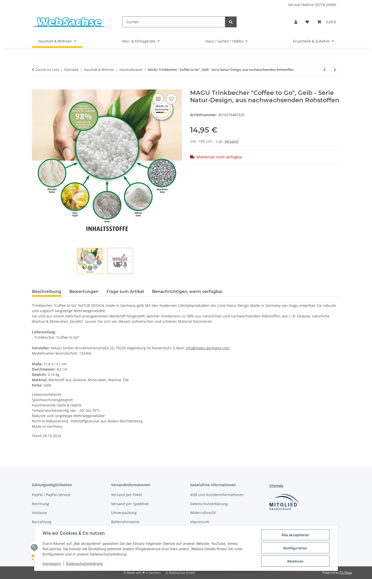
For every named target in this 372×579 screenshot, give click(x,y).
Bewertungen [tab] (83, 291)
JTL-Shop (346, 572)
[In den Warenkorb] (36, 86)
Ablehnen (295, 561)
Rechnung (40, 503)
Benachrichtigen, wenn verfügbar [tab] (187, 291)
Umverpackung (124, 512)
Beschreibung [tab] (46, 291)
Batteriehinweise (125, 521)
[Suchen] (231, 21)
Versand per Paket (126, 494)
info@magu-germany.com (208, 348)
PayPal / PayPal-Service (51, 494)
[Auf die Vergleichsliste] (158, 98)
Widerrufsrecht (203, 512)
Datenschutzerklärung (84, 563)
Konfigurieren (295, 548)
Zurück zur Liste (47, 69)
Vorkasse (39, 512)
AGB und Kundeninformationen (217, 494)
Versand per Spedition (130, 503)
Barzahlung (41, 521)
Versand (231, 141)
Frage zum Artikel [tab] (125, 291)
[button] (295, 22)
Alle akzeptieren (295, 535)
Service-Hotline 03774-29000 (312, 4)
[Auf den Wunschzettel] (171, 98)
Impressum (52, 563)
